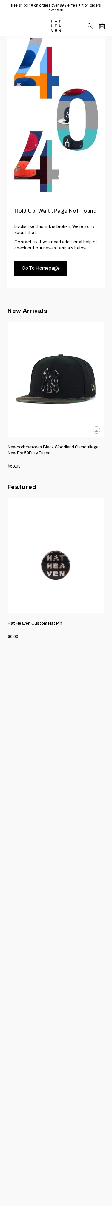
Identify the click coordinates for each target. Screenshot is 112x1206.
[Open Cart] (102, 26)
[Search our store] (90, 26)
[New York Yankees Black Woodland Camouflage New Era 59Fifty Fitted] (56, 379)
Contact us (26, 242)
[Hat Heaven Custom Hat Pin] (56, 555)
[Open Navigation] (11, 26)
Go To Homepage (41, 268)
